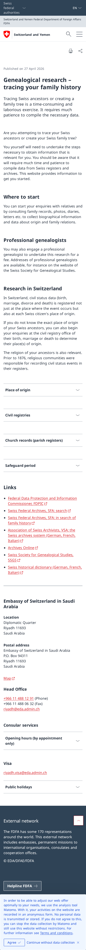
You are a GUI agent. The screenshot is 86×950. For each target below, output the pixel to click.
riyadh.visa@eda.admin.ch (25, 772)
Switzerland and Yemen (32, 34)
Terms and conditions (56, 933)
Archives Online (21, 547)
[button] (78, 820)
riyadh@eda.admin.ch (22, 709)
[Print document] (70, 51)
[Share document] (80, 51)
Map (7, 678)
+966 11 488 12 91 (19, 698)
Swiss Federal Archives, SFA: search (37, 510)
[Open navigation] (79, 34)
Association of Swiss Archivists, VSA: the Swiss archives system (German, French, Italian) (41, 535)
